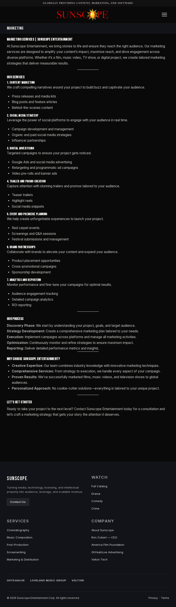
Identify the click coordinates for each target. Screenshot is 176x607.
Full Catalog (99, 486)
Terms (165, 598)
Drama (95, 493)
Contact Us (18, 502)
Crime (95, 508)
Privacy (153, 598)
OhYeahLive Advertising (107, 552)
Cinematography (18, 530)
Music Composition (19, 537)
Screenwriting (16, 552)
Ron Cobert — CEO (104, 537)
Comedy (97, 501)
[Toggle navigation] (164, 14)
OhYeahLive (16, 580)
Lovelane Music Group (48, 580)
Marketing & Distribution (23, 559)
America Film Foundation (107, 544)
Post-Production (18, 544)
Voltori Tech (99, 559)
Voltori (78, 580)
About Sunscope (102, 530)
